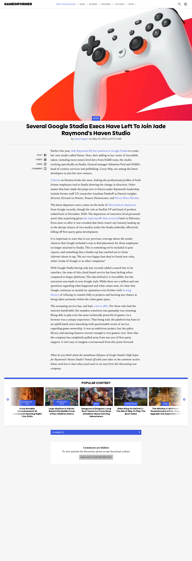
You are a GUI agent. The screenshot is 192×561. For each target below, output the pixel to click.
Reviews (93, 4)
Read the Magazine (65, 4)
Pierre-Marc (122, 198)
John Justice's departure (122, 205)
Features (119, 4)
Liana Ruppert (81, 139)
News (82, 4)
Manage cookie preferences (96, 457)
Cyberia (56, 180)
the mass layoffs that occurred (101, 218)
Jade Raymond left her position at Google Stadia (99, 151)
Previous (7, 399)
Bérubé (134, 198)
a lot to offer (101, 306)
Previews (106, 4)
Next (184, 399)
